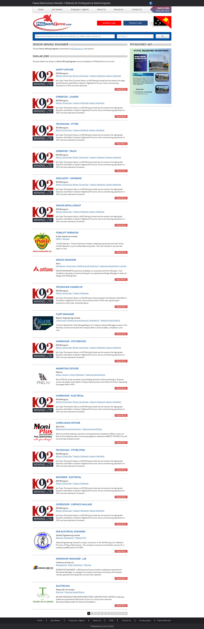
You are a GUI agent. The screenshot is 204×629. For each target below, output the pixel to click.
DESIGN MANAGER (66, 260)
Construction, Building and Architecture (82, 266)
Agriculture (60, 266)
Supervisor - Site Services (71, 341)
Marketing (80, 375)
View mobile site (164, 620)
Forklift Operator (67, 232)
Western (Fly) (80, 538)
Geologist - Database (69, 178)
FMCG (58, 239)
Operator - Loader (67, 97)
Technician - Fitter (67, 124)
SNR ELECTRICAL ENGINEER (70, 531)
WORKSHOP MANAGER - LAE (71, 558)
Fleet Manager (65, 314)
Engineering (94, 320)
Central (123, 266)
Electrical (59, 538)
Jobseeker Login (109, 23)
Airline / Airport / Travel (65, 375)
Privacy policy (145, 620)
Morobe (66, 239)
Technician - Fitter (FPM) (70, 450)
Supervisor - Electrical (70, 395)
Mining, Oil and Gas (64, 76)
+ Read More (120, 89)
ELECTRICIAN (63, 586)
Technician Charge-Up (69, 287)
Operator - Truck (66, 151)
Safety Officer (64, 69)
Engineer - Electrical (68, 477)
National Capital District (109, 266)
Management (61, 565)
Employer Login (135, 23)
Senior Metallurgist (68, 205)
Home (39, 620)
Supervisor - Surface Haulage (74, 504)
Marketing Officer (67, 368)
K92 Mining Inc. (77, 49)
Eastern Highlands (97, 76)
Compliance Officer (68, 423)
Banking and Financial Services (68, 429)
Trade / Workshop (75, 565)
